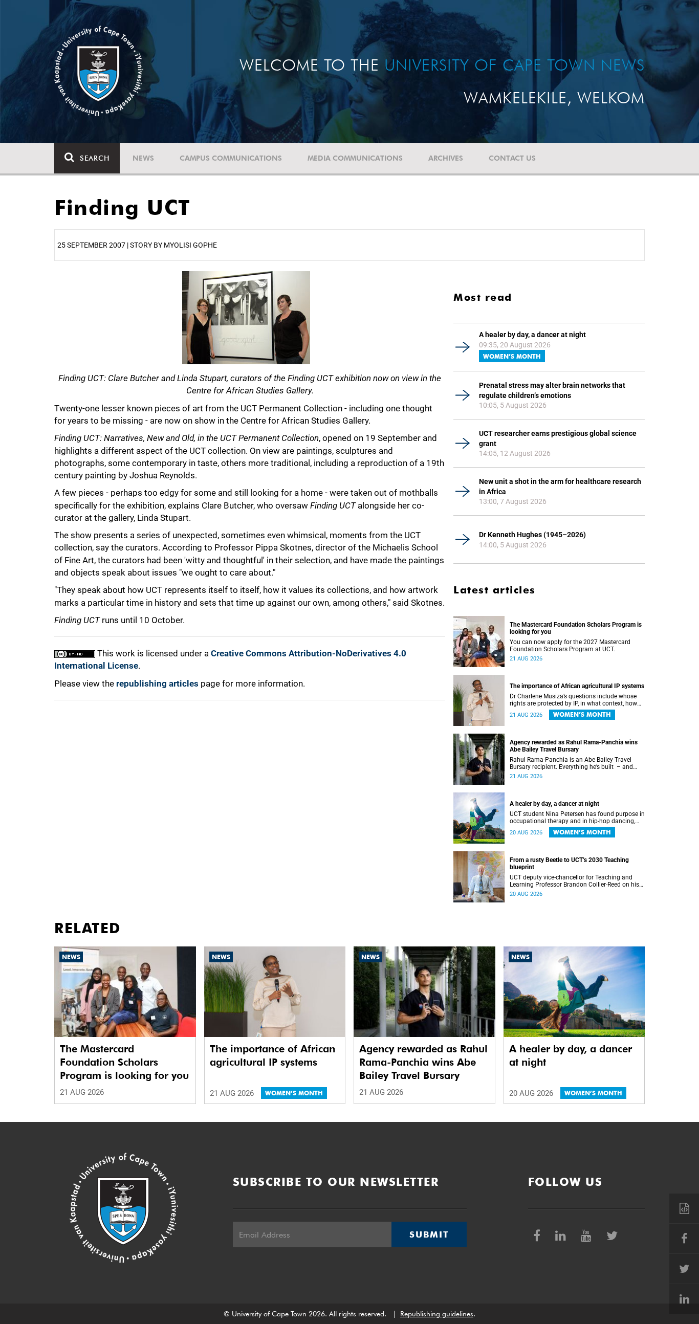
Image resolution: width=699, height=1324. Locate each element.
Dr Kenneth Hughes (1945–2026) (532, 535)
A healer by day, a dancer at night (532, 334)
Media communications (355, 158)
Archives (445, 158)
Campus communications (231, 158)
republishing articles (157, 683)
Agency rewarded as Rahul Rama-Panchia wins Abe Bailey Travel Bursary (574, 746)
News (143, 158)
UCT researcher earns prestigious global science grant (558, 438)
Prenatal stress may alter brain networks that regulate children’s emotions (552, 390)
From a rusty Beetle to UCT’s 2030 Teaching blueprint (569, 863)
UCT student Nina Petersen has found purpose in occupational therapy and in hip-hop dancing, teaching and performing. (577, 817)
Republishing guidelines (436, 1314)
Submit (428, 1234)
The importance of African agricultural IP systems (577, 686)
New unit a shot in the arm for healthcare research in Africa (560, 486)
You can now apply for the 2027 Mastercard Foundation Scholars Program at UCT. (570, 645)
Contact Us (512, 158)
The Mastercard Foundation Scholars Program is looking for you (576, 628)
